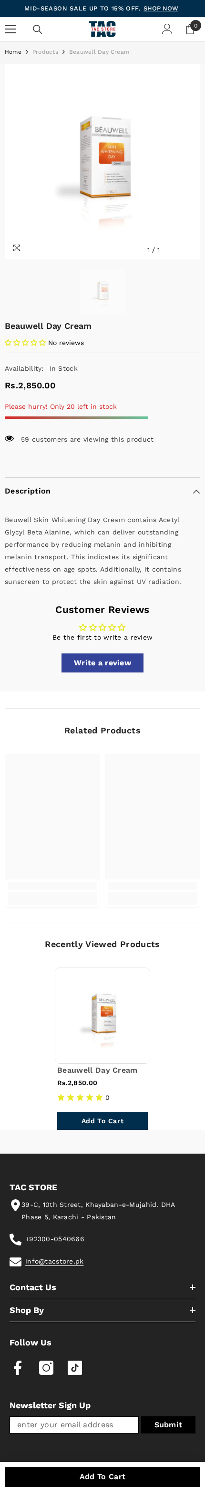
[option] (102, 161)
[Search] (37, 29)
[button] (25, 342)
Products (45, 52)
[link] (52, 886)
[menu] (10, 29)
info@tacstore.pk (54, 1261)
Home (13, 52)
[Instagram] (46, 1368)
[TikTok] (75, 1368)
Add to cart (103, 1476)
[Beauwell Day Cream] (102, 1015)
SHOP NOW (161, 8)
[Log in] (167, 29)
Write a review (102, 662)
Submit (168, 1424)
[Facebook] (17, 1368)
